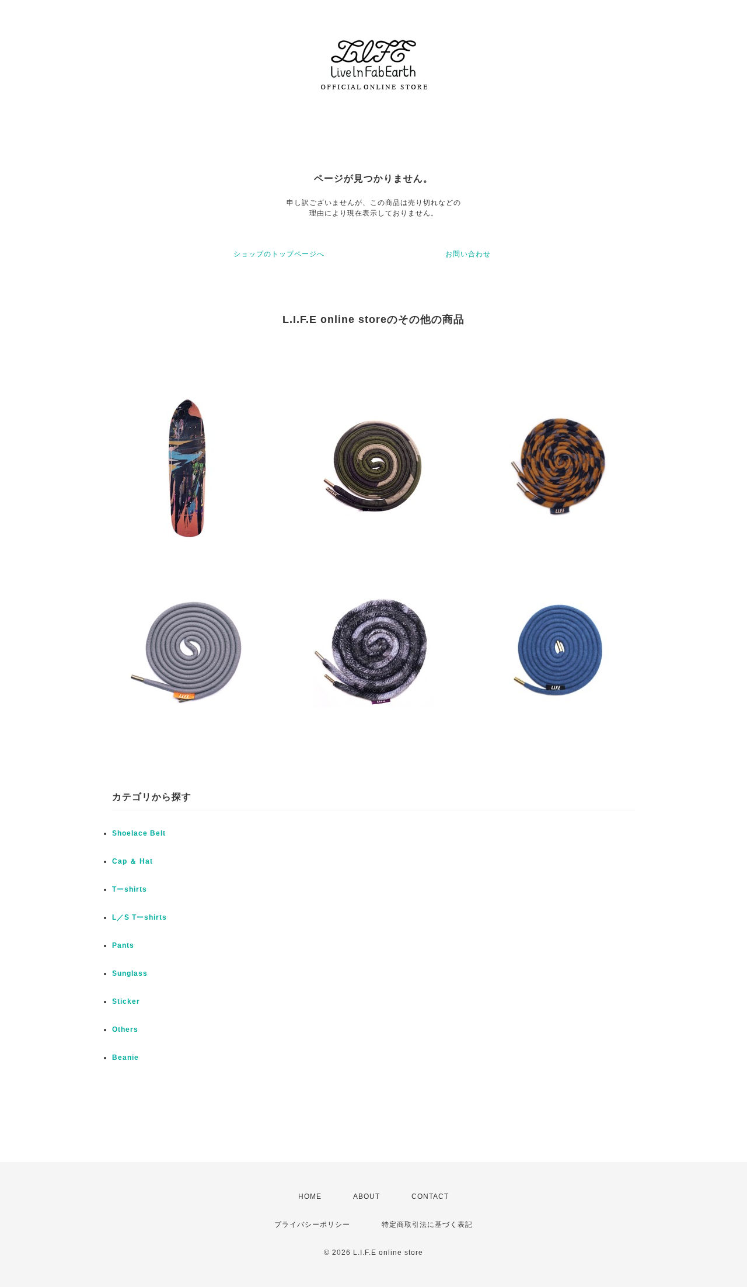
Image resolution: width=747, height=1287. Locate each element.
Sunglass (130, 973)
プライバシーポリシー (312, 1224)
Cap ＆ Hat (132, 861)
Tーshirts (129, 889)
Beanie (125, 1057)
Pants (123, 945)
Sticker (126, 1001)
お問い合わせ (468, 254)
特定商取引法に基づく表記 (427, 1224)
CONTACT (430, 1196)
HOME (310, 1196)
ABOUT (366, 1196)
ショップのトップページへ (278, 254)
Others (125, 1029)
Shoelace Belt (139, 833)
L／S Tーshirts (139, 917)
